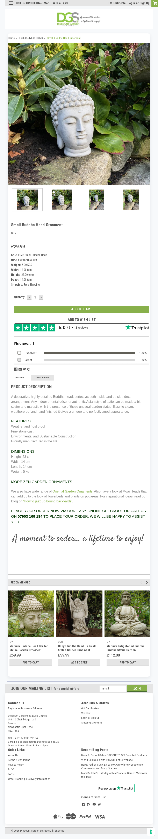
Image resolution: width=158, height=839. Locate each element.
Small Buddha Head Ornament (63, 38)
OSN (60, 641)
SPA (11, 641)
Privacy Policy (16, 764)
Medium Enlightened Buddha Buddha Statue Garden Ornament (125, 650)
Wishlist (86, 713)
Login (131, 3)
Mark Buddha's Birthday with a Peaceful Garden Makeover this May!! (114, 775)
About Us (13, 755)
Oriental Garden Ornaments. (72, 491)
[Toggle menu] (10, 5)
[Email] (20, 369)
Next (147, 114)
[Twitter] (24, 369)
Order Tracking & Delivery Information (29, 779)
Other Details (42, 377)
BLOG (11, 769)
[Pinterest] (28, 369)
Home (11, 38)
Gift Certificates (90, 708)
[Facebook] (15, 369)
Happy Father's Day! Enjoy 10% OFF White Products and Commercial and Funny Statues (112, 766)
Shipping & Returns (91, 722)
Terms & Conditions (19, 760)
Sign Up (144, 3)
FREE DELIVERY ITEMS (31, 38)
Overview (19, 377)
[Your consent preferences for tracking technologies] (151, 832)
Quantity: (19, 297)
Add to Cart (31, 662)
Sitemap (59, 830)
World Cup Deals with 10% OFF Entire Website (107, 760)
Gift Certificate (117, 3)
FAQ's (11, 774)
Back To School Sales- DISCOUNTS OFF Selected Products (114, 755)
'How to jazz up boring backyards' (47, 501)
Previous (11, 114)
